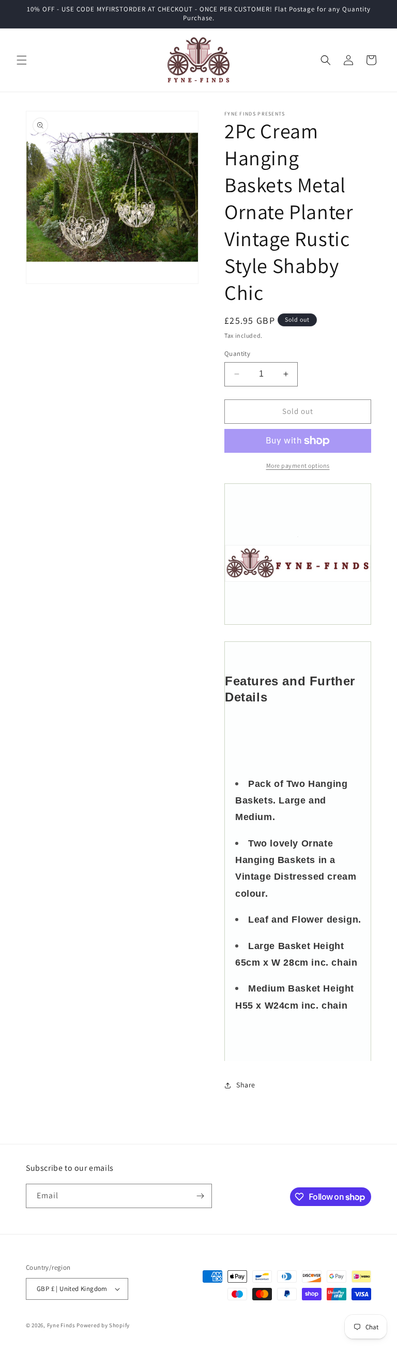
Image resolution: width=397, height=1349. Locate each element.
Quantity (237, 353)
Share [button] (245, 1084)
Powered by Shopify (103, 1325)
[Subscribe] (200, 1196)
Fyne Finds (61, 1325)
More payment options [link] (298, 465)
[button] (21, 60)
